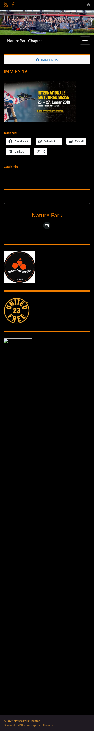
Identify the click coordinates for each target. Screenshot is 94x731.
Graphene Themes (41, 725)
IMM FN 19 (49, 60)
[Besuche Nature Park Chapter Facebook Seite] (13, 3)
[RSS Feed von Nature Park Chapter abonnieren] (6, 3)
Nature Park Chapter (24, 40)
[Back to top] (83, 720)
